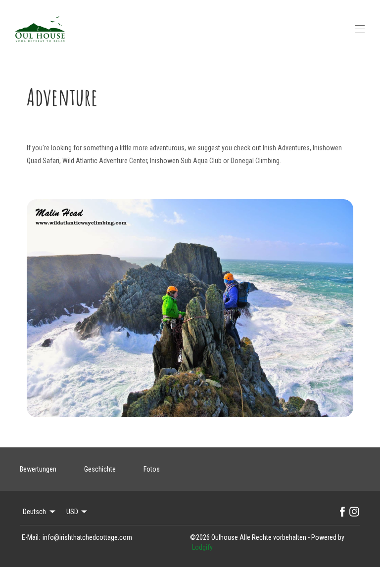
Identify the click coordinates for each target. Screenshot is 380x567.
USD (72, 512)
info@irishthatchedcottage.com (87, 537)
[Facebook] (342, 512)
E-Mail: (31, 537)
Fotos (151, 469)
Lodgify (202, 547)
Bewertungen (38, 469)
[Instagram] (354, 512)
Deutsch (34, 512)
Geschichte (100, 469)
